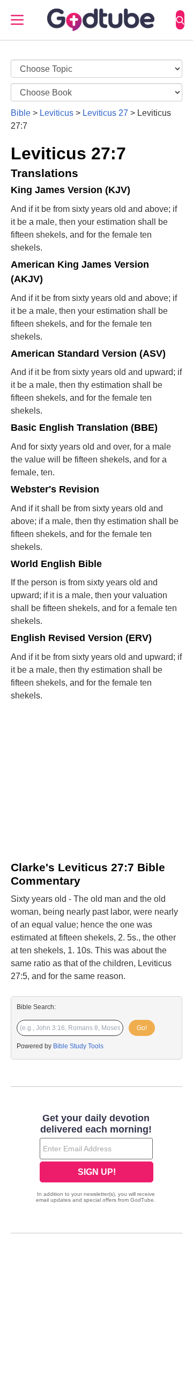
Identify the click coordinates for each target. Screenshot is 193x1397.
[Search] (180, 20)
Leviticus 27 (105, 112)
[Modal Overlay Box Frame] (96, 1159)
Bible (21, 112)
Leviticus (56, 112)
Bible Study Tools (78, 1046)
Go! (142, 1028)
